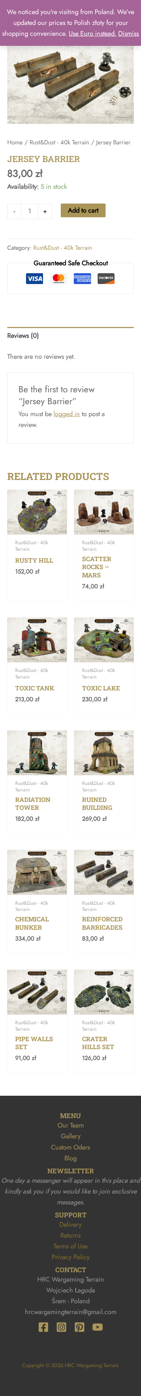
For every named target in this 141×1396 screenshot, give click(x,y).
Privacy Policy (71, 1257)
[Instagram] (61, 1327)
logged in (67, 414)
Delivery (70, 1224)
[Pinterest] (79, 1327)
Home (15, 142)
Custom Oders (70, 1147)
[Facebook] (43, 1327)
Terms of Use (70, 1246)
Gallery (71, 1136)
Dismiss (128, 33)
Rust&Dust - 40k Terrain (59, 142)
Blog (70, 1158)
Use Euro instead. (92, 33)
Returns (70, 1235)
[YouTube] (97, 1327)
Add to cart (83, 210)
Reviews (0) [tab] (23, 335)
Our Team (70, 1125)
